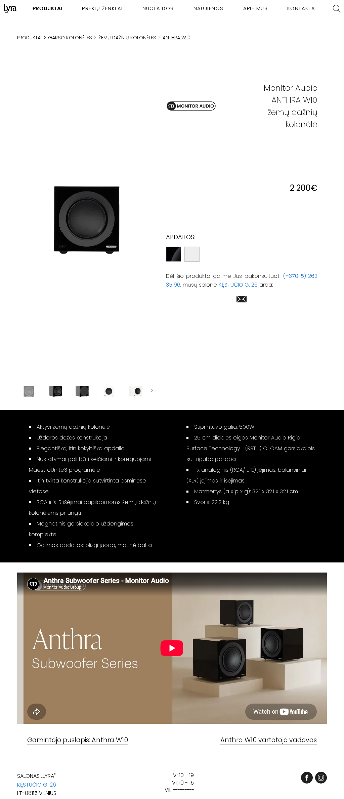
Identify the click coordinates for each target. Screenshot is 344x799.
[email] (241, 300)
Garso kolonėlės (70, 37)
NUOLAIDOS (158, 8)
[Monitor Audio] (191, 106)
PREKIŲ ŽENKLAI (102, 8)
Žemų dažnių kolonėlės (127, 37)
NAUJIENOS (209, 8)
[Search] (337, 8)
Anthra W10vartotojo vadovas (268, 740)
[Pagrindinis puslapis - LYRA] (9, 8)
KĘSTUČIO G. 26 (238, 285)
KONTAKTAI (302, 8)
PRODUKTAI (47, 8)
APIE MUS (255, 8)
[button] (87, 220)
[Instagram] (321, 778)
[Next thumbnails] (152, 391)
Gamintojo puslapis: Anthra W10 (77, 740)
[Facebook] (307, 778)
